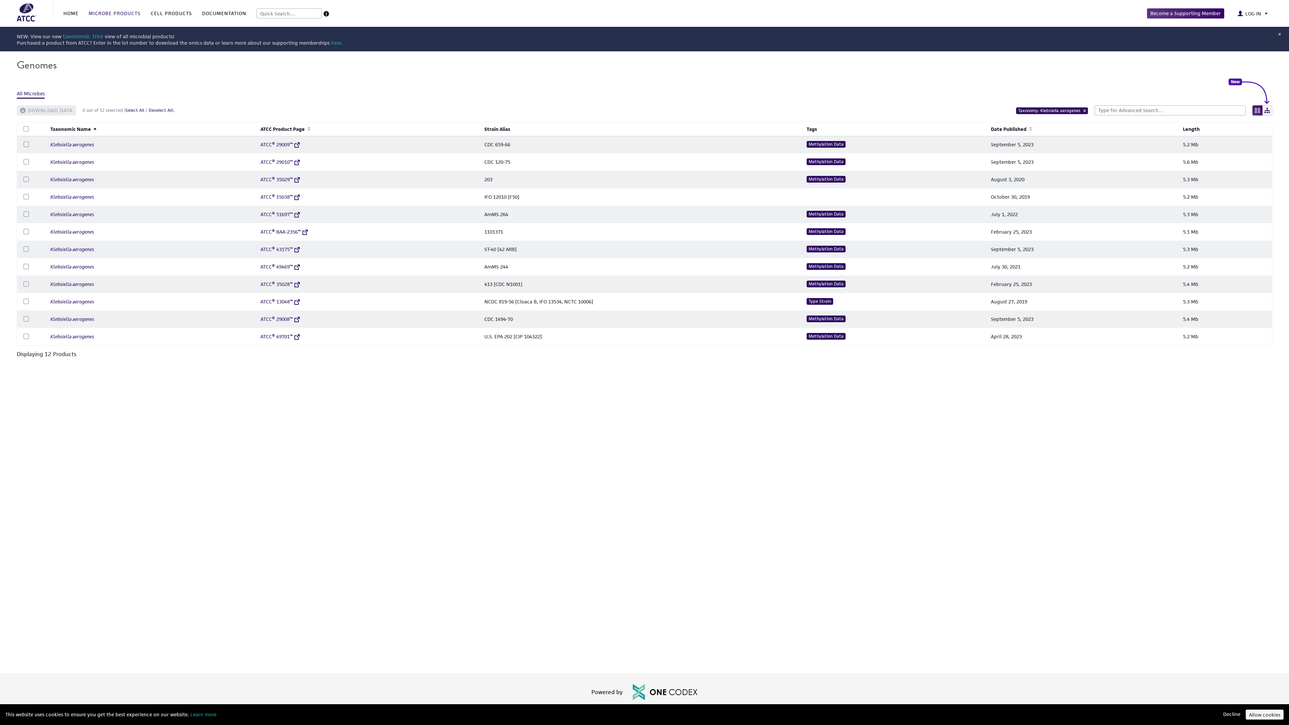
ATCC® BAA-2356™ (280, 232)
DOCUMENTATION (224, 13)
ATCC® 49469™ (276, 266)
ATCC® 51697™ (276, 214)
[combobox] (289, 13)
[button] (1185, 13)
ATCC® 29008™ (276, 319)
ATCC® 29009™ (276, 144)
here (336, 43)
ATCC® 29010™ (276, 162)
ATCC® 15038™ (276, 197)
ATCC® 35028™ (276, 284)
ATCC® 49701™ (276, 336)
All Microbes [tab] (31, 93)
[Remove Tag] (1085, 110)
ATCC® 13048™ (276, 301)
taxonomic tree (83, 36)
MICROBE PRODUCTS (115, 13)
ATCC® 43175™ (276, 249)
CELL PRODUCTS (171, 13)
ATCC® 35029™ (276, 179)
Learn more (203, 714)
